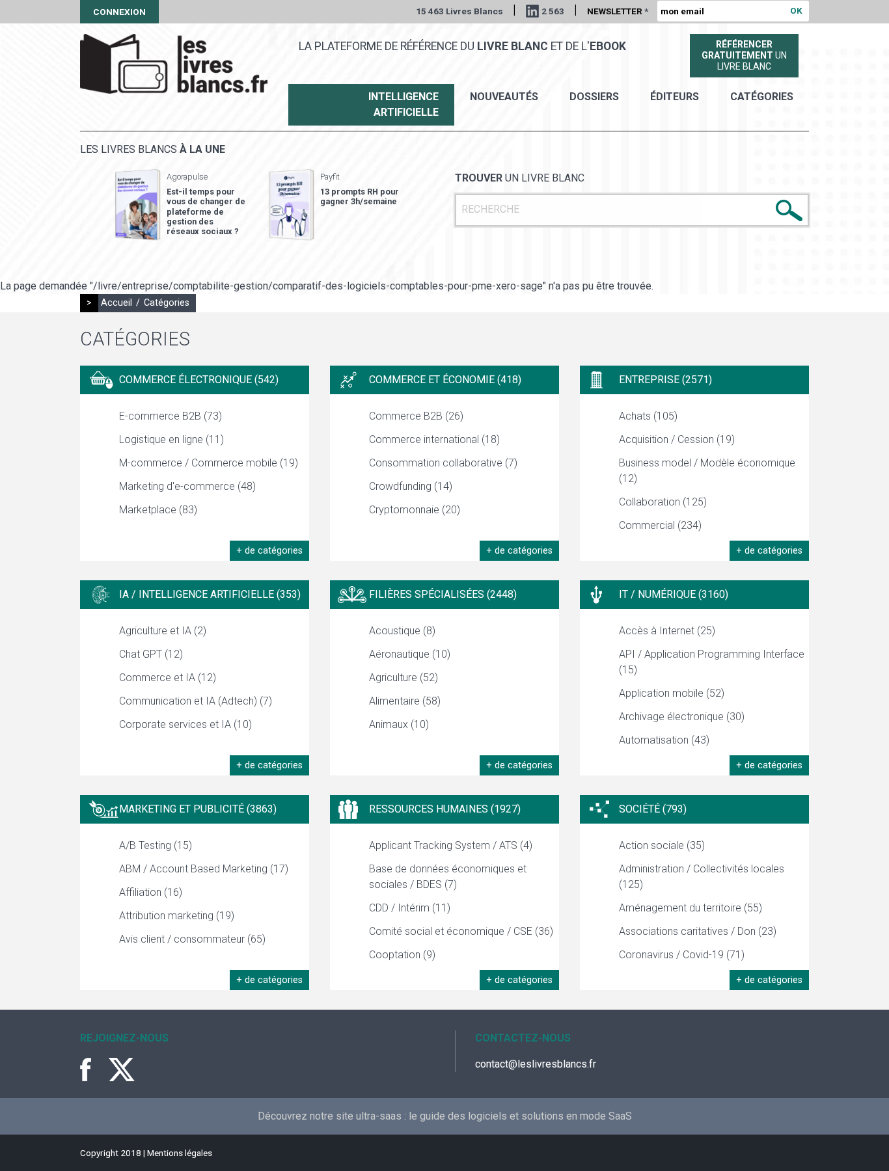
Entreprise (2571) (665, 379)
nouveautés (504, 96)
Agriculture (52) (403, 677)
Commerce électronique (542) (199, 379)
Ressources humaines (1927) (445, 809)
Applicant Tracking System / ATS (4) (450, 845)
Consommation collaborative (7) (443, 463)
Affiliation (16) (150, 892)
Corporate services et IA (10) (185, 724)
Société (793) (653, 809)
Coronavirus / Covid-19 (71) (682, 955)
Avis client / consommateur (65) (192, 939)
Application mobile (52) (671, 693)
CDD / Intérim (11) (409, 908)
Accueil (116, 302)
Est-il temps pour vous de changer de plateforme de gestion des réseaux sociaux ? (206, 211)
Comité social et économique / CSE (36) (461, 931)
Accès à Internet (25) (667, 631)
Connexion (119, 12)
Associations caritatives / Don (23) (697, 931)
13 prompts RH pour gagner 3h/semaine (359, 196)
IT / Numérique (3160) (673, 594)
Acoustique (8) (402, 631)
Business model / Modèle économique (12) (707, 471)
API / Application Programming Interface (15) (711, 662)
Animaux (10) (399, 724)
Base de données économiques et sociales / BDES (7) (448, 877)
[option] (180, 205)
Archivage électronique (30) (682, 716)
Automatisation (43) (664, 740)
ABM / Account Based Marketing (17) (203, 869)
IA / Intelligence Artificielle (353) (210, 594)
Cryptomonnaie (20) (414, 510)
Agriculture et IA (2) (162, 631)
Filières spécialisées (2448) (443, 594)
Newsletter (617, 11)
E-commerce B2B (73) (170, 416)
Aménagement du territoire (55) (690, 908)
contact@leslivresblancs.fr (535, 1064)
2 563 (552, 11)
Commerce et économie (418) (445, 379)
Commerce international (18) (434, 439)
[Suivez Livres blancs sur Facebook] (93, 1070)
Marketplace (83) (158, 510)
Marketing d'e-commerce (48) (187, 486)
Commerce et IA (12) (167, 677)
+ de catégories (269, 550)
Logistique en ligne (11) (171, 439)
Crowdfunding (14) (410, 486)
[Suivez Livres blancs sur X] (122, 1070)
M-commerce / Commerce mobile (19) (208, 463)
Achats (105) (648, 416)
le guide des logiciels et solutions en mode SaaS (520, 1116)
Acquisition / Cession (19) (677, 439)
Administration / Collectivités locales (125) (701, 877)
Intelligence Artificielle (403, 104)
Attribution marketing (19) (176, 915)
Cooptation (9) (402, 955)
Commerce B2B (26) (416, 416)
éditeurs (674, 96)
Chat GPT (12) (151, 654)
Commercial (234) (660, 525)
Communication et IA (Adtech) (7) (195, 701)
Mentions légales (179, 1153)
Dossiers (594, 96)
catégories (761, 96)
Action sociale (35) (662, 845)
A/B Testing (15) (155, 845)
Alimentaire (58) (405, 701)
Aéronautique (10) (409, 654)
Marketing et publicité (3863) (198, 809)
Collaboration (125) (663, 502)
